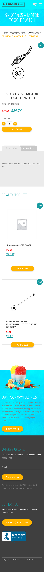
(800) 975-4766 (19, 522)
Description (11, 148)
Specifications (27, 148)
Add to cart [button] (22, 268)
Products (15, 33)
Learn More (12, 428)
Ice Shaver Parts (30, 33)
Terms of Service (21, 488)
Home (5, 33)
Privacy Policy (7, 488)
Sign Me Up (12, 477)
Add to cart (17, 129)
